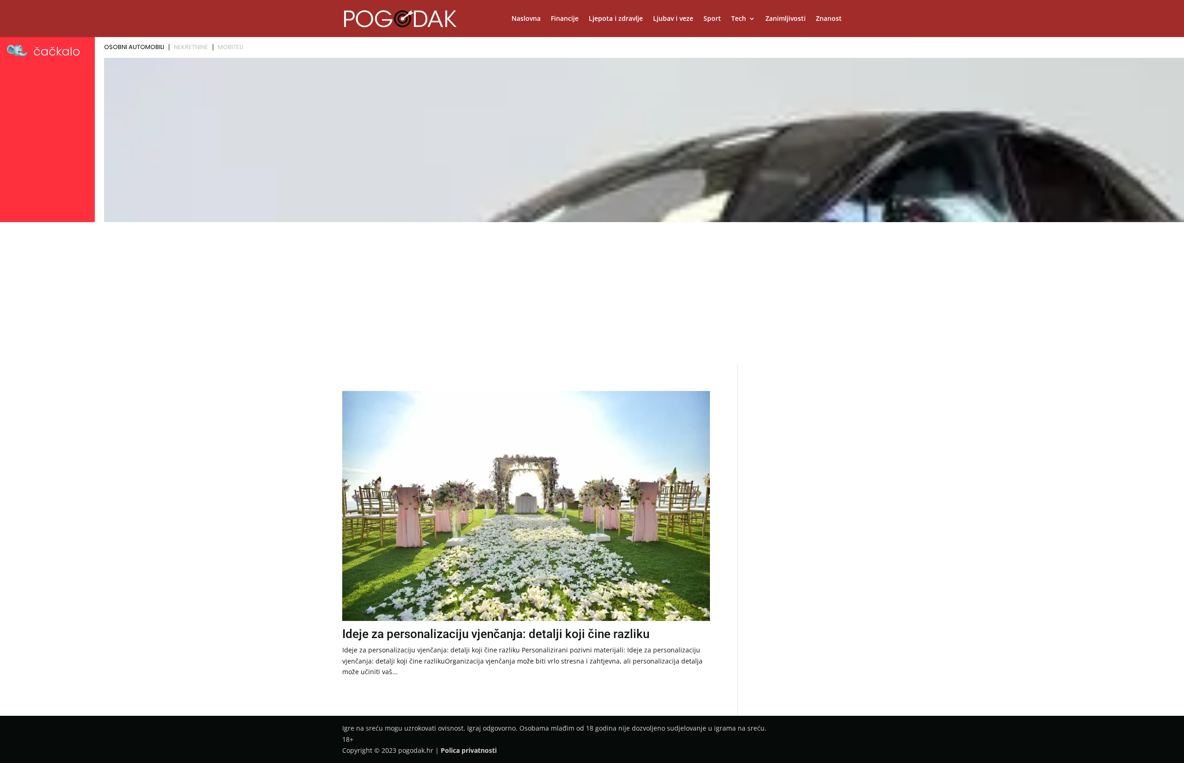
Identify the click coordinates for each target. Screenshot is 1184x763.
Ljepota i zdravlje (616, 19)
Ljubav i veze (673, 19)
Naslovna (526, 19)
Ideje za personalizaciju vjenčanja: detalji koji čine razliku (495, 634)
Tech (738, 19)
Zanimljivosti (785, 19)
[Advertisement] (592, 295)
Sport (712, 19)
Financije (565, 19)
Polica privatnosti (469, 750)
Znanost (829, 19)
